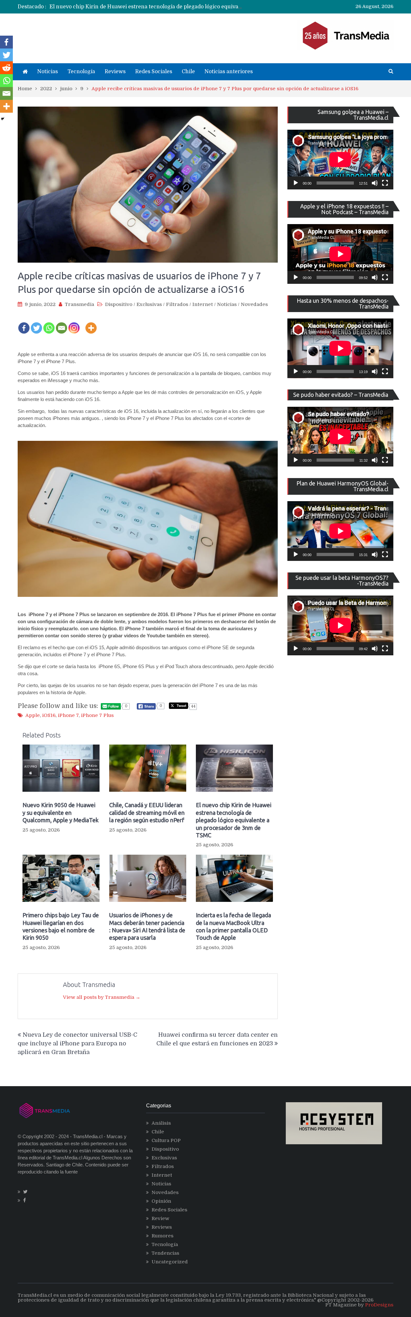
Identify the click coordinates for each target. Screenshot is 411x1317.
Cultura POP (166, 1140)
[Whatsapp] (49, 324)
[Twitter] (36, 324)
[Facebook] (24, 324)
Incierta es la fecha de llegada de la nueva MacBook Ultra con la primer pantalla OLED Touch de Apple (233, 926)
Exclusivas (149, 304)
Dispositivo (118, 304)
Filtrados (177, 304)
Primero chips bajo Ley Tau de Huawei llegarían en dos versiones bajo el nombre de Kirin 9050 (60, 926)
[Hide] (2, 118)
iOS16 (49, 715)
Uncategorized (170, 1262)
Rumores (162, 1236)
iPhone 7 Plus (97, 715)
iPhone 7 (68, 715)
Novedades (254, 304)
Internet (202, 304)
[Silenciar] (375, 183)
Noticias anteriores (229, 71)
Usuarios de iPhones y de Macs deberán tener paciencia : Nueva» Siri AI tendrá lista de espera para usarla (147, 926)
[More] (91, 324)
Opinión (161, 1201)
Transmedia (79, 304)
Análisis (161, 1123)
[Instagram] (74, 324)
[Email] (61, 324)
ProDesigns (379, 1305)
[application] (340, 159)
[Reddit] (6, 67)
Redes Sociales (153, 71)
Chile (188, 71)
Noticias (47, 71)
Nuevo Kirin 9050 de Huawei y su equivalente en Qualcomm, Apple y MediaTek (60, 812)
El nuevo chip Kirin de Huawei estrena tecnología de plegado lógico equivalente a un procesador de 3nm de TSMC (193, 7)
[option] (146, 6)
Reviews (115, 71)
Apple (32, 715)
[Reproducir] (296, 183)
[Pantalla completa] (385, 183)
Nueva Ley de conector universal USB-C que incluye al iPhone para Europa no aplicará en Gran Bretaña (77, 1043)
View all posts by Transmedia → (101, 997)
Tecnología (81, 71)
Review (160, 1218)
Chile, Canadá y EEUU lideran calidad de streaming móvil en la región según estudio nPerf (147, 812)
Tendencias (165, 1253)
